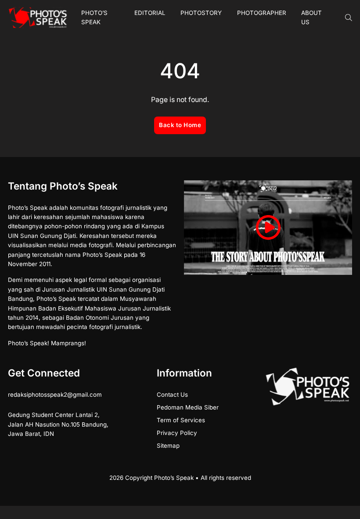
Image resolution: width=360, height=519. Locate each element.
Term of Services (181, 420)
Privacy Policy (177, 432)
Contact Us (172, 394)
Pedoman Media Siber (188, 407)
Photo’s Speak (94, 17)
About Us (311, 17)
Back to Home (180, 124)
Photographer (261, 12)
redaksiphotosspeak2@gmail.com (55, 394)
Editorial (150, 12)
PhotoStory (201, 12)
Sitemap (168, 445)
